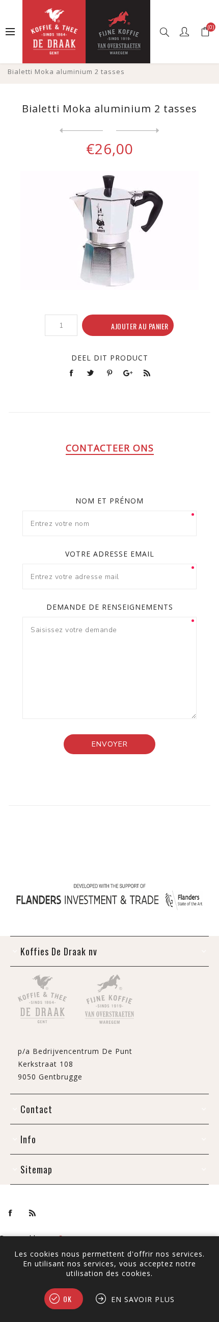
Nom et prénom (109, 501)
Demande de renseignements (109, 607)
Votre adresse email (109, 554)
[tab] (109, 448)
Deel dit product (109, 358)
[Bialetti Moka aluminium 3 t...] (137, 131)
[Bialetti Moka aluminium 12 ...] (81, 131)
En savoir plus (143, 1299)
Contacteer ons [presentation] (110, 448)
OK (67, 1298)
